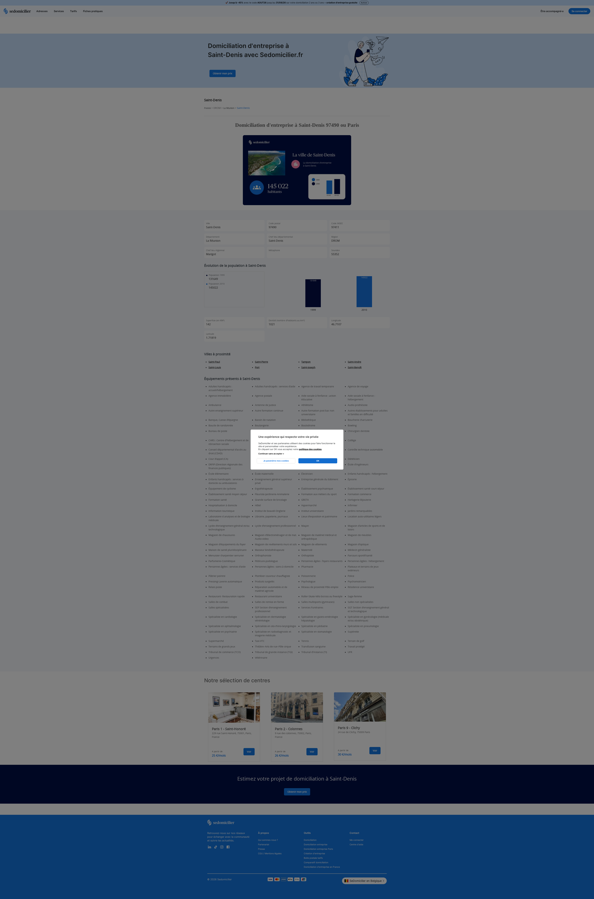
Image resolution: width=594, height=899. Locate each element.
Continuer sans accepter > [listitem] (271, 453)
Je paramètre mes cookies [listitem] (276, 460)
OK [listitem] (317, 460)
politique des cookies (310, 449)
